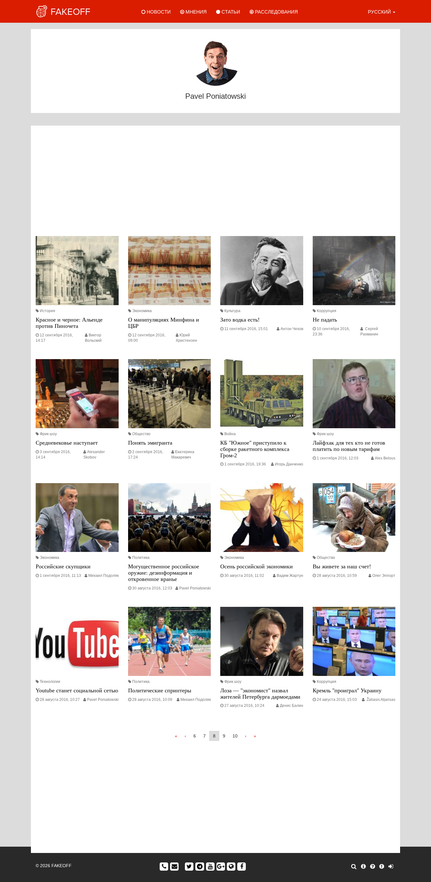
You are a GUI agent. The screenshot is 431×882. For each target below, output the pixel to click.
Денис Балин (291, 705)
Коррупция (326, 311)
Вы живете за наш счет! (342, 566)
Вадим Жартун (290, 575)
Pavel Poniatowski (195, 588)
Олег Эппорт (383, 575)
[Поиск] (354, 866)
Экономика (142, 311)
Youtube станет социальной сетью (77, 690)
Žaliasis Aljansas (380, 699)
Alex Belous (385, 458)
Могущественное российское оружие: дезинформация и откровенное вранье (163, 572)
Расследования (276, 12)
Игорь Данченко (289, 464)
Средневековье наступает (67, 443)
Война (230, 434)
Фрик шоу (48, 434)
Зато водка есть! (240, 320)
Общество (141, 434)
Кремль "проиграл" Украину (347, 690)
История (47, 311)
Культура (232, 311)
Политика (141, 557)
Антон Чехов (291, 329)
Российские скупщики (63, 566)
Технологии (50, 681)
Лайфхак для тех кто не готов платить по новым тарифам (349, 446)
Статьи (230, 12)
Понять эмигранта (150, 443)
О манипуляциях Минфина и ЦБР (163, 323)
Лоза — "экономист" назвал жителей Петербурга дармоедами (260, 693)
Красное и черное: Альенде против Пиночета (69, 323)
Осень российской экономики (256, 566)
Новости (158, 12)
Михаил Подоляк (103, 575)
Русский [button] (380, 12)
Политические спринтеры (159, 690)
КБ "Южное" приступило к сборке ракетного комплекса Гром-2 (254, 449)
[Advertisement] (215, 182)
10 (235, 735)
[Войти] (391, 866)
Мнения (195, 12)
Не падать (325, 320)
